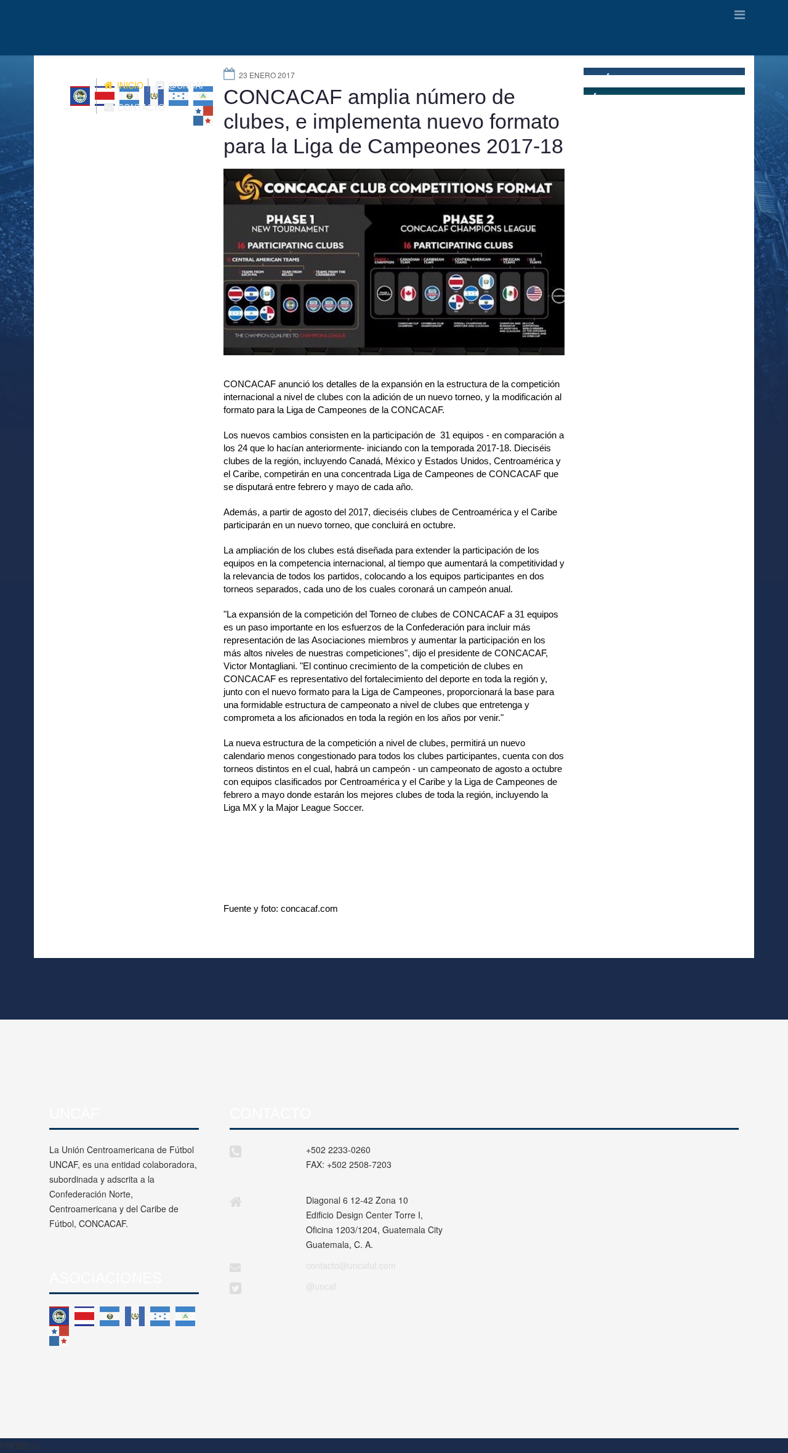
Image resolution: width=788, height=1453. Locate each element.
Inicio (129, 85)
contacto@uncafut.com (351, 1265)
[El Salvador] (109, 1316)
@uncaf (321, 1286)
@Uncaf (186, 85)
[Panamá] (59, 1336)
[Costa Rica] (84, 1316)
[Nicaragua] (185, 1316)
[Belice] (59, 1316)
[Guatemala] (135, 1316)
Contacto (140, 107)
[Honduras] (160, 1316)
